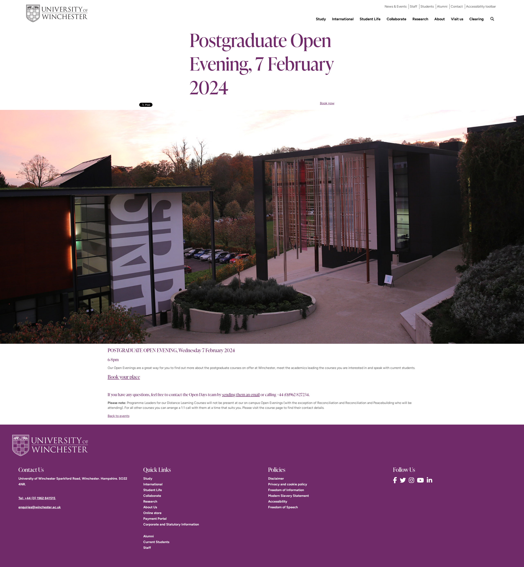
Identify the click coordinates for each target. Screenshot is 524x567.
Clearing (476, 19)
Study (321, 19)
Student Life (370, 19)
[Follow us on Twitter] (404, 480)
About (439, 19)
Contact (457, 6)
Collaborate (396, 19)
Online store (152, 513)
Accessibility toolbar (481, 6)
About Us (150, 507)
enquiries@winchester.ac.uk (39, 507)
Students (427, 6)
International (342, 19)
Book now (327, 103)
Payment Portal (155, 519)
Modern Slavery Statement (288, 496)
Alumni (442, 6)
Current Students (156, 542)
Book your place (124, 376)
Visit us (457, 19)
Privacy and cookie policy (287, 484)
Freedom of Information (286, 490)
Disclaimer (276, 478)
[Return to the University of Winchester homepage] (262, 445)
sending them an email (241, 394)
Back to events (118, 416)
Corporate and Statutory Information (171, 524)
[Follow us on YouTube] (421, 480)
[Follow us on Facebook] (396, 480)
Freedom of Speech (283, 507)
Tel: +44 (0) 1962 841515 (37, 498)
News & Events (396, 6)
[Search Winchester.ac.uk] (492, 19)
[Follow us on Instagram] (412, 480)
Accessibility (277, 501)
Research (420, 19)
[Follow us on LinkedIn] (430, 480)
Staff (413, 6)
